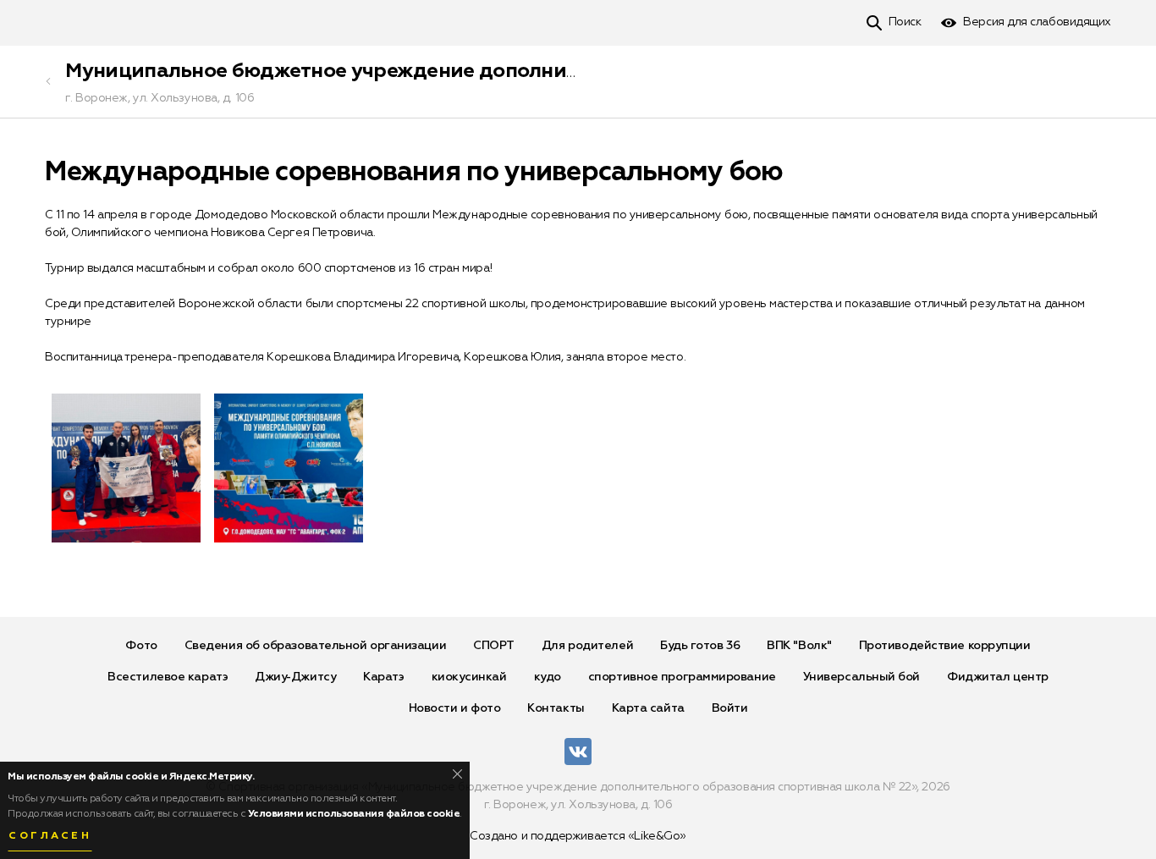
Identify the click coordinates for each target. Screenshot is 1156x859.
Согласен (49, 836)
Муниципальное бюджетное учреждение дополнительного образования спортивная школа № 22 (551, 71)
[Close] (457, 774)
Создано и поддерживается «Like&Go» (578, 836)
